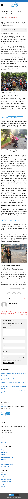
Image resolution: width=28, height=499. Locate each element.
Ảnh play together (5, 450)
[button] (2, 5)
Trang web (5, 351)
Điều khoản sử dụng (6, 479)
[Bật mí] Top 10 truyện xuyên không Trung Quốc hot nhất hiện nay (13, 387)
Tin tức (2, 10)
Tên (4, 338)
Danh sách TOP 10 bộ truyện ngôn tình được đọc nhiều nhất (13, 383)
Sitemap (3, 486)
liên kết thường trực (23, 298)
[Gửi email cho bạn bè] (15, 293)
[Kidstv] (14, 5)
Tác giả (3, 484)
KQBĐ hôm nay (4, 442)
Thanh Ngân (16, 17)
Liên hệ (16, 0)
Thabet (2, 437)
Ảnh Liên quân (4, 455)
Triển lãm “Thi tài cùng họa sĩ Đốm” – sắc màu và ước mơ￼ (7, 313)
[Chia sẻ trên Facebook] (10, 293)
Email (4, 345)
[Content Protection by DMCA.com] (14, 494)
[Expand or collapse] (25, 30)
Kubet (2, 440)
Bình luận (5, 327)
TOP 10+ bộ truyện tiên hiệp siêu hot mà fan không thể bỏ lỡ (13, 378)
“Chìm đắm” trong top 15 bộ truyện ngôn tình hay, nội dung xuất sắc (13, 374)
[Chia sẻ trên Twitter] (13, 293)
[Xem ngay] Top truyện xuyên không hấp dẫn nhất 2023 (13, 391)
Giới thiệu (12, 0)
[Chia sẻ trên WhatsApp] (8, 293)
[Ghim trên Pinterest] (18, 293)
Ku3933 (3, 435)
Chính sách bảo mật (6, 481)
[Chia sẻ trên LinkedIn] (20, 293)
